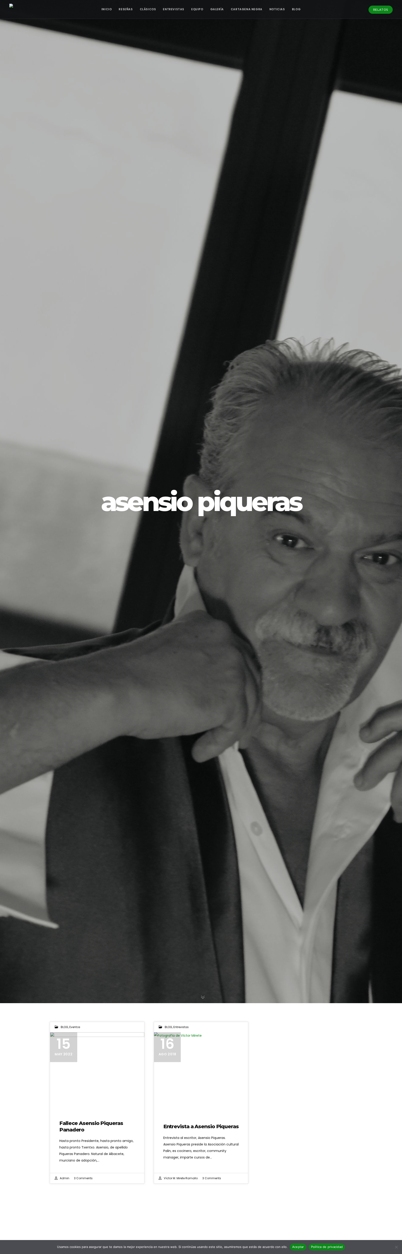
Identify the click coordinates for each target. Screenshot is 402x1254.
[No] (396, 1247)
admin (64, 1178)
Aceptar (298, 1247)
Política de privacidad (327, 1247)
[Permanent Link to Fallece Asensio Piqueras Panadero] (97, 1071)
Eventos (74, 1027)
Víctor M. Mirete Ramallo (181, 1178)
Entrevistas (181, 1027)
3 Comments (83, 1178)
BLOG (64, 1027)
